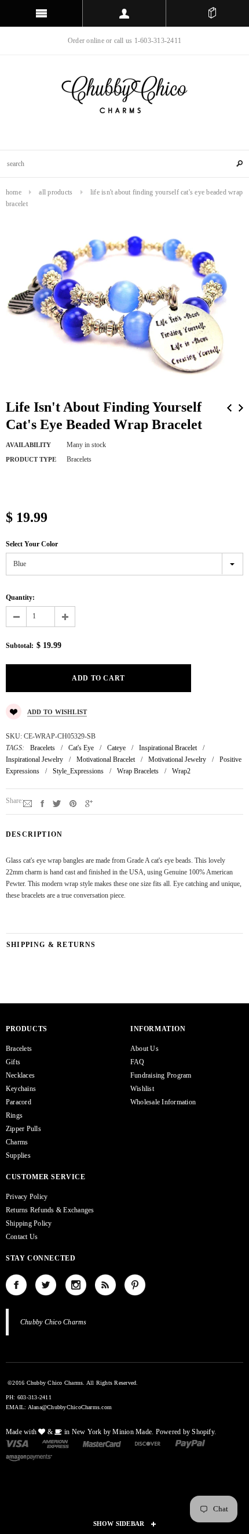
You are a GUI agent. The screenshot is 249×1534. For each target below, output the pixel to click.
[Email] (27, 803)
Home (13, 192)
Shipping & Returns (51, 945)
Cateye (116, 748)
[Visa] (17, 1443)
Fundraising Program (161, 1075)
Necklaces (20, 1075)
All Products (55, 192)
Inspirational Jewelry (34, 759)
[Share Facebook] (42, 803)
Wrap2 (181, 771)
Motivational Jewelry (177, 759)
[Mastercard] (102, 1443)
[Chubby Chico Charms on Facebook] (16, 1284)
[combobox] (124, 163)
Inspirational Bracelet (168, 748)
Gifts (13, 1062)
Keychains (21, 1089)
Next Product (241, 408)
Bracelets (42, 748)
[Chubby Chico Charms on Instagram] (75, 1284)
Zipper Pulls (23, 1129)
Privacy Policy (26, 1197)
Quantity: (20, 597)
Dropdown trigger (124, 13)
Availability (28, 444)
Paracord (18, 1102)
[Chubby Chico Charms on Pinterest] (134, 1284)
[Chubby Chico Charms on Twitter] (45, 1284)
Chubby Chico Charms (53, 1322)
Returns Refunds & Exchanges (50, 1210)
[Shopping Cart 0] (212, 13)
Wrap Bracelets (138, 771)
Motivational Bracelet (105, 759)
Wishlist (142, 1089)
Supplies (18, 1155)
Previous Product (229, 408)
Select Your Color (32, 544)
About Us (144, 1049)
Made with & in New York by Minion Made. (79, 1432)
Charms (17, 1142)
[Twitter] (57, 803)
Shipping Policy (29, 1223)
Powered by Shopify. (186, 1432)
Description (34, 834)
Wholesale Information (163, 1102)
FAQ (137, 1062)
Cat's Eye (81, 748)
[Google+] (89, 803)
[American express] (55, 1443)
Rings (14, 1115)
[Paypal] (190, 1443)
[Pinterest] (72, 803)
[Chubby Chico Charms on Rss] (105, 1284)
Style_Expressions (78, 771)
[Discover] (148, 1443)
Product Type (31, 459)
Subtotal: (20, 646)
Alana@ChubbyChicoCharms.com (70, 1407)
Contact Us (22, 1237)
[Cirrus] (29, 1457)
